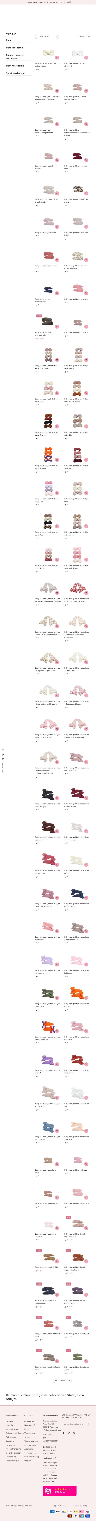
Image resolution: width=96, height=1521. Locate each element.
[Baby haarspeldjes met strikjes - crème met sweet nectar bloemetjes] (77, 621)
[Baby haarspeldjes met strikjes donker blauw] (77, 893)
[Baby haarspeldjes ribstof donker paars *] (77, 1290)
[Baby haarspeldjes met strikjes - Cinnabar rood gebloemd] (77, 588)
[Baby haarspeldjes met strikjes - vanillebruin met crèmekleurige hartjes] (48, 757)
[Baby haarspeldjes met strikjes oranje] (77, 993)
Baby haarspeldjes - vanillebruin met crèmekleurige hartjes (77, 132)
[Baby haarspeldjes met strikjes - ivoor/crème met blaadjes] (48, 690)
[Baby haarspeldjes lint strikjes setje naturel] (77, 521)
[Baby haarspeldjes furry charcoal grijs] (48, 321)
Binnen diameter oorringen (15, 56)
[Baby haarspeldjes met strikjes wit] (77, 1092)
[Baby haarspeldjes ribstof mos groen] (77, 1356)
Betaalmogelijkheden (15, 1433)
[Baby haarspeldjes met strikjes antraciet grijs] (48, 793)
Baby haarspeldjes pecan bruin (47, 1203)
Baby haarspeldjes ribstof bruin (47, 1267)
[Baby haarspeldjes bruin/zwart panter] (77, 188)
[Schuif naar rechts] (88, 2)
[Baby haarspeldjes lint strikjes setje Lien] (48, 488)
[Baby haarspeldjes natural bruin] (48, 1159)
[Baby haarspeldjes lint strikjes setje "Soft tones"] (48, 355)
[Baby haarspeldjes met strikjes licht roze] (77, 959)
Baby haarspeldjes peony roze (76, 1203)
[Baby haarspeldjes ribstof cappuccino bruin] (77, 1256)
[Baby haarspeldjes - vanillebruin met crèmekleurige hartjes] (77, 119)
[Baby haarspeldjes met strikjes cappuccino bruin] (48, 826)
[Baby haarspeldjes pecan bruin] (48, 1192)
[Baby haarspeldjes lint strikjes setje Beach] (77, 355)
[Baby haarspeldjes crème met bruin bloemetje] (77, 255)
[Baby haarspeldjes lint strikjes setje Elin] (77, 421)
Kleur (9, 40)
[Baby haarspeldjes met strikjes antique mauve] (77, 757)
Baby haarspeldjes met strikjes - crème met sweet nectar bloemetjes (76, 634)
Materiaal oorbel (15, 47)
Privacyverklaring (31, 1457)
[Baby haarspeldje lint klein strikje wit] (77, 52)
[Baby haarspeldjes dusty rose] (77, 288)
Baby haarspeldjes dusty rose (76, 299)
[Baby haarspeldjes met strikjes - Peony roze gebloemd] (48, 724)
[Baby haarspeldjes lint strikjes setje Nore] (48, 554)
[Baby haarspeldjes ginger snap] (77, 321)
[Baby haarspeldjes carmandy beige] (77, 221)
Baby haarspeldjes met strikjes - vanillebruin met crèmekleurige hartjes (47, 770)
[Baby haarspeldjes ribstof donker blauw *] (48, 1290)
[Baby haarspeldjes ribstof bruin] (48, 1256)
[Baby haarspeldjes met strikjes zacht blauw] (48, 1126)
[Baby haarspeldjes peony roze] (77, 1192)
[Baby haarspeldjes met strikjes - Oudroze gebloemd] (77, 690)
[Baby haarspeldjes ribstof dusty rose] (48, 1323)
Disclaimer (28, 1461)
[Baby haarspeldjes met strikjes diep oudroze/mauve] (48, 893)
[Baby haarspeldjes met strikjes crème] (77, 859)
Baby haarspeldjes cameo (45, 232)
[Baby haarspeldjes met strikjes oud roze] (77, 1026)
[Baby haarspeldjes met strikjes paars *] (48, 1059)
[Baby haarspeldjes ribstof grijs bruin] (48, 1356)
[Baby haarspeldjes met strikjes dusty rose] (48, 926)
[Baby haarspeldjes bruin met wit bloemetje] (48, 188)
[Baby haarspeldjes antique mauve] (48, 155)
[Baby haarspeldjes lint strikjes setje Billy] (48, 388)
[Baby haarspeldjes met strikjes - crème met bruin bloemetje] (48, 621)
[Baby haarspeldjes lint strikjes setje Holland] (48, 455)
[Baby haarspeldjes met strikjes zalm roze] (77, 1126)
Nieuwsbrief (29, 1425)
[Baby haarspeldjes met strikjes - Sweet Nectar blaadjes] (77, 724)
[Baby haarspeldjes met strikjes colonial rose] (48, 859)
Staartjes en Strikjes (17, 1506)
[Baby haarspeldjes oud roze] (77, 1159)
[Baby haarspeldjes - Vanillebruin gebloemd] (48, 119)
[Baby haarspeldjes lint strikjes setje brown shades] (77, 388)
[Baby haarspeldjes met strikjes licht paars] (48, 959)
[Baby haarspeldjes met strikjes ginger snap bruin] (77, 926)
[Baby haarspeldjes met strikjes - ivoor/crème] (77, 657)
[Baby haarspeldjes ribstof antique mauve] (77, 1223)
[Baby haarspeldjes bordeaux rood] (77, 155)
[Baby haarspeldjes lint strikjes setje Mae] (48, 521)
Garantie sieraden (13, 1453)
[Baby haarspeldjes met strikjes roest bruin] (77, 1059)
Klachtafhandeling (13, 1449)
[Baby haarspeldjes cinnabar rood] (48, 255)
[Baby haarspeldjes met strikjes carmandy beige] (77, 826)
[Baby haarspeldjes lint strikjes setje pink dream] (77, 554)
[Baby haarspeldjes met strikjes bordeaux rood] (77, 793)
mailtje (54, 1469)
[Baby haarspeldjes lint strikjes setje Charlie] (48, 421)
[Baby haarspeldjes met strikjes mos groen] (48, 993)
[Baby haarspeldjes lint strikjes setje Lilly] (77, 488)
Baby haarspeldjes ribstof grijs (76, 1334)
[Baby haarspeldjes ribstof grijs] (77, 1323)
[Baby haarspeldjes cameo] (48, 221)
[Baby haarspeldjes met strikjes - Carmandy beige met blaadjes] (48, 588)
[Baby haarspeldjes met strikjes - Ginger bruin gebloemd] (48, 657)
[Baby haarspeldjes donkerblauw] (48, 288)
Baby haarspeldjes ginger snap (76, 332)
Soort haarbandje (15, 73)
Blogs (26, 1429)
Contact (9, 1421)
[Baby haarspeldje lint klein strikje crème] (48, 52)
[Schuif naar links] (8, 2)
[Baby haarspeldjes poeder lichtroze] (48, 1223)
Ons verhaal (29, 1421)
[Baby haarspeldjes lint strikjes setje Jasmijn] (77, 455)
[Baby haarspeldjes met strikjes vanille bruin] (48, 1092)
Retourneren (11, 1437)
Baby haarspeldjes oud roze (75, 1170)
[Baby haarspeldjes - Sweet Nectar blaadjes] (77, 86)
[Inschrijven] (88, 1424)
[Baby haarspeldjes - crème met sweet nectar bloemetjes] (48, 86)
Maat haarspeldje (15, 65)
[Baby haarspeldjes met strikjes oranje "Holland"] (48, 1026)
